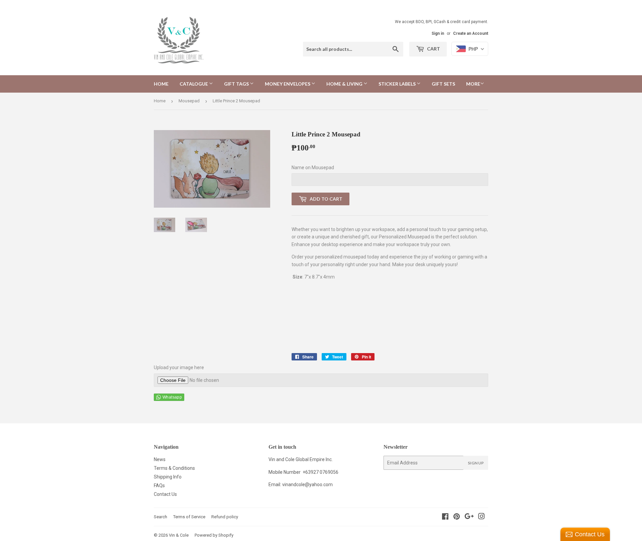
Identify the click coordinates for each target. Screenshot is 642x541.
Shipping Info (168, 476)
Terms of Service (189, 516)
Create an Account (470, 33)
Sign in (438, 33)
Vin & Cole (179, 535)
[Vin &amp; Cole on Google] (469, 517)
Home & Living (344, 84)
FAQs (159, 485)
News (160, 459)
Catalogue (194, 84)
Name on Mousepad (313, 167)
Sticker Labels (398, 84)
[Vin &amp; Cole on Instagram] (481, 517)
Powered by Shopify (214, 535)
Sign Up (476, 462)
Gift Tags (237, 84)
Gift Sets (443, 84)
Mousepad (189, 100)
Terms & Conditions (174, 468)
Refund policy (224, 516)
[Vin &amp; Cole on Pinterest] (456, 517)
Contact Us (165, 494)
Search (160, 516)
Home (161, 84)
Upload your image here (179, 367)
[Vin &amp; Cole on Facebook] (445, 517)
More (473, 84)
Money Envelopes (288, 84)
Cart (433, 48)
